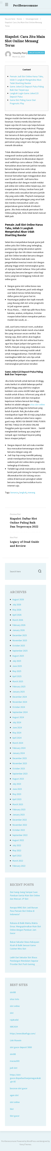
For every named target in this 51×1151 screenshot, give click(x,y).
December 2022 (19, 819)
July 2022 (16, 845)
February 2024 (18, 748)
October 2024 (18, 707)
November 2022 (19, 824)
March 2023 (17, 804)
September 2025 (19, 650)
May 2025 (16, 671)
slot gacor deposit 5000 (21, 1047)
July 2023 (16, 783)
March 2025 (17, 681)
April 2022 (16, 855)
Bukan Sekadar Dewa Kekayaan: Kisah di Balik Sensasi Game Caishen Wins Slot (24, 945)
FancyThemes (25, 1144)
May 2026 (16, 609)
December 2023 (19, 758)
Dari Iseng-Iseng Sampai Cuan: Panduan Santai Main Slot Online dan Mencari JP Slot (25, 895)
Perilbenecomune (25, 5)
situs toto (14, 999)
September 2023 (19, 773)
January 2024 (18, 753)
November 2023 (19, 763)
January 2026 (18, 630)
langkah (23, 492)
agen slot (14, 1095)
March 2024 (17, 742)
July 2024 (16, 722)
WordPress (31, 1141)
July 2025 (16, 660)
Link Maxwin (15, 1040)
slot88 (13, 992)
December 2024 (19, 696)
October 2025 (18, 645)
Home (19, 19)
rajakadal (14, 1019)
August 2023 (18, 778)
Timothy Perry (19, 52)
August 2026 (18, 599)
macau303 (14, 1061)
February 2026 (18, 625)
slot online (15, 1006)
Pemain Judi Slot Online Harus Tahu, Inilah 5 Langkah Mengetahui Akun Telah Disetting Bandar (26, 80)
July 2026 (16, 604)
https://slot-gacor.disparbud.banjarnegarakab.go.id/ (25, 1078)
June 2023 (17, 789)
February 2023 (18, 809)
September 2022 (19, 835)
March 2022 (17, 860)
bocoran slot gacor (18, 1088)
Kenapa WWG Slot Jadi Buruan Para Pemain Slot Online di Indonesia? (24, 911)
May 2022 (16, 850)
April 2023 (16, 799)
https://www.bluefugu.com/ (23, 1033)
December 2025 (19, 635)
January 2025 (18, 691)
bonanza (14, 492)
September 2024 (19, 712)
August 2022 (18, 840)
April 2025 (16, 676)
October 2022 (18, 830)
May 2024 (16, 732)
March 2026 (17, 619)
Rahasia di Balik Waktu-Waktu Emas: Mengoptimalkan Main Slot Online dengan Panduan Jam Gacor (25, 928)
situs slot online (37, 404)
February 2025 (18, 686)
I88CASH (14, 1026)
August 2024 (18, 717)
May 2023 (16, 794)
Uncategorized (32, 19)
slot (11, 1012)
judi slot (13, 1067)
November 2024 (19, 701)
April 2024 (16, 737)
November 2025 (19, 640)
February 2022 (18, 865)
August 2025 (18, 655)
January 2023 (18, 814)
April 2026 (16, 614)
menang (31, 492)
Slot (12, 1109)
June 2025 (17, 666)
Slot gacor (14, 1115)
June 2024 (17, 727)
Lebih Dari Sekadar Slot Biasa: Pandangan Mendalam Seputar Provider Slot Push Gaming (24, 961)
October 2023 (18, 768)
